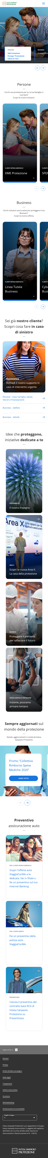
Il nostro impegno (19, 507)
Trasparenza (7, 1084)
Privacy (5, 1065)
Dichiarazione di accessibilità (13, 1109)
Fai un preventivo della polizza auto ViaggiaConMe (22, 940)
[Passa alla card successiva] (43, 68)
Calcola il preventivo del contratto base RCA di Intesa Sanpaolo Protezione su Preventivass (23, 1010)
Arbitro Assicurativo (10, 1090)
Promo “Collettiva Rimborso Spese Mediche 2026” (21, 765)
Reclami (6, 1058)
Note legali (7, 1077)
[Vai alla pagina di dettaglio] (43, 398)
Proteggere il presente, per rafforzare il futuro (22, 638)
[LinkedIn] (16, 1049)
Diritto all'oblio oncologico (12, 1071)
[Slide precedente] (21, 803)
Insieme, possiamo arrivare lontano (20, 704)
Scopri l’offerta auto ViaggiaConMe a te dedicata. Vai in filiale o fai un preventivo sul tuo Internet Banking (23, 878)
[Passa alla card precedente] (37, 68)
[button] (35, 180)
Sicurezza (6, 1096)
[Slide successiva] (27, 803)
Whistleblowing (8, 1102)
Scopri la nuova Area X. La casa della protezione (23, 571)
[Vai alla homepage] (10, 3)
